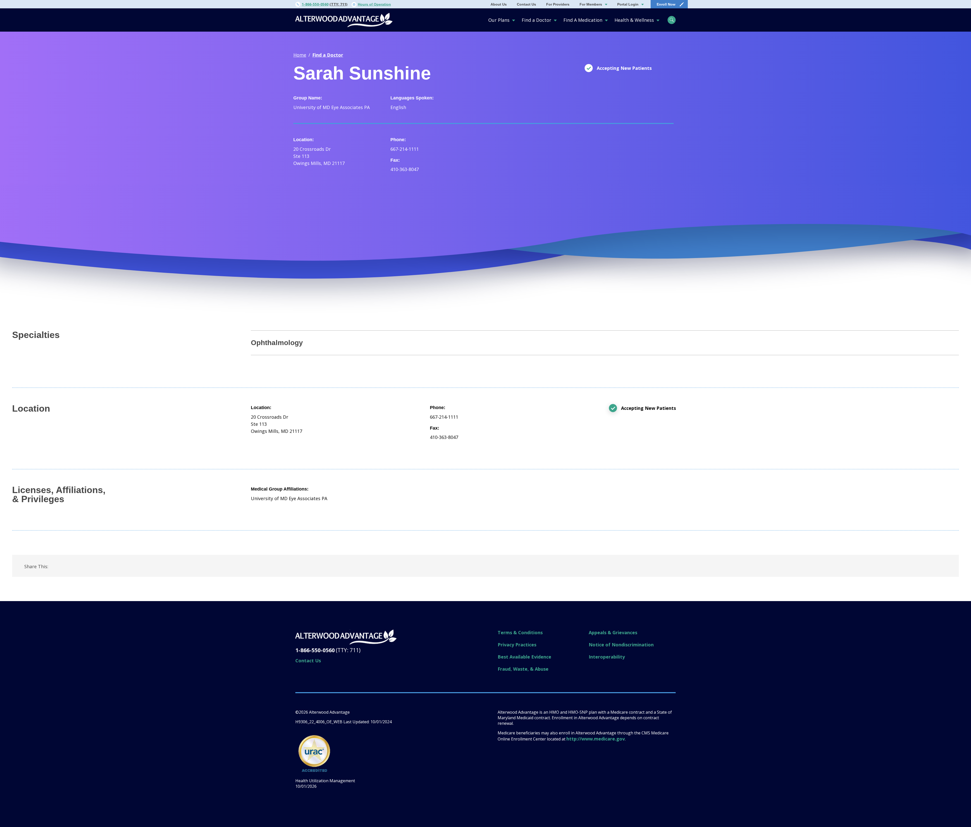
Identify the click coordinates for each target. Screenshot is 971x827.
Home (299, 55)
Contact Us (526, 4)
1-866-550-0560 (315, 4)
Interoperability (607, 657)
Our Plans (499, 20)
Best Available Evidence (524, 657)
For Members (591, 4)
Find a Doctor (536, 20)
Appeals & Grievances (613, 632)
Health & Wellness (634, 20)
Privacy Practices (517, 645)
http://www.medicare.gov (595, 739)
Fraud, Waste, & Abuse (523, 669)
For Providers (557, 4)
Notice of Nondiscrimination (621, 645)
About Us (499, 4)
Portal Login (627, 4)
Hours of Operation (374, 4)
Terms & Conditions (520, 632)
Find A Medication (582, 20)
